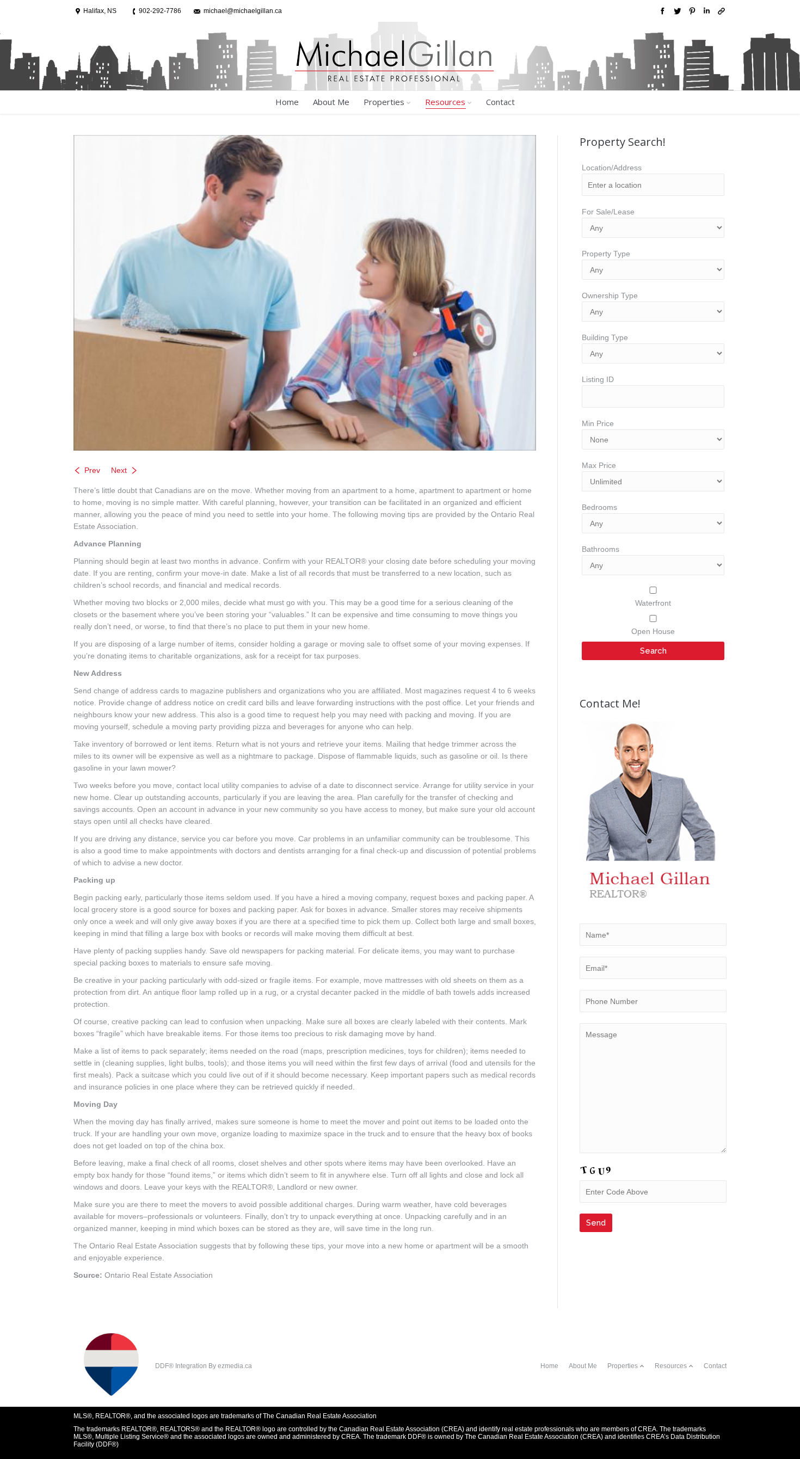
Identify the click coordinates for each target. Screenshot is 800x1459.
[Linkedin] (705, 11)
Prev (92, 470)
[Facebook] (661, 11)
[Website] (720, 11)
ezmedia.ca (235, 1366)
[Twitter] (676, 11)
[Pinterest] (691, 11)
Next (119, 470)
